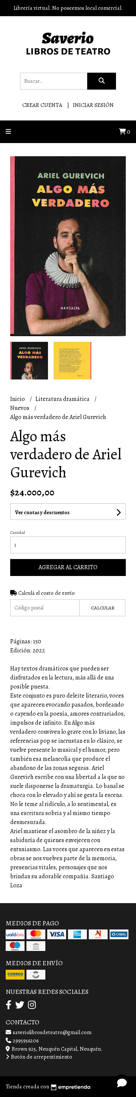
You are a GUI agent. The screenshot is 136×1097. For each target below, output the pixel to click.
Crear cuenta (42, 105)
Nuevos (20, 408)
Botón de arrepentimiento (41, 1056)
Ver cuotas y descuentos (42, 512)
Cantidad (17, 532)
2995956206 (25, 1040)
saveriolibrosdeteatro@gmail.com (51, 1032)
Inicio (18, 399)
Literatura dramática (63, 399)
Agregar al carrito (68, 567)
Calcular (102, 608)
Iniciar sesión (93, 105)
